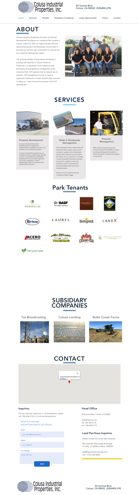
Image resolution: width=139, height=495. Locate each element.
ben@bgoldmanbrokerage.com (94, 452)
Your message (25, 450)
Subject (23, 440)
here (71, 175)
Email (22, 430)
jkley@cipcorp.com (89, 420)
